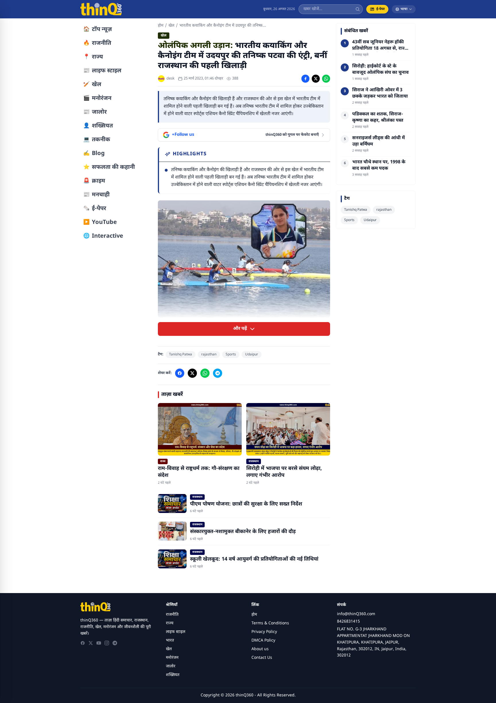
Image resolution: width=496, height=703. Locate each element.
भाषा (404, 9)
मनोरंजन (172, 658)
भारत (170, 640)
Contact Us (261, 658)
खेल (171, 25)
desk (170, 78)
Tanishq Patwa (180, 354)
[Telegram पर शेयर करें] (217, 373)
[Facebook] (82, 643)
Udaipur (251, 354)
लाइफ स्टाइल (175, 632)
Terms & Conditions (270, 623)
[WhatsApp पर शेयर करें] (326, 79)
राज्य (169, 623)
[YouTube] (98, 643)
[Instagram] (106, 643)
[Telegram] (115, 643)
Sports (231, 354)
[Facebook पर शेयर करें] (305, 79)
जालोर (170, 666)
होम (160, 25)
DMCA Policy (263, 640)
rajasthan (208, 354)
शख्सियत (172, 675)
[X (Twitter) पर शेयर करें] (316, 79)
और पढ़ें (240, 329)
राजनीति (172, 614)
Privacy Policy (264, 632)
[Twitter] (90, 643)
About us (260, 649)
